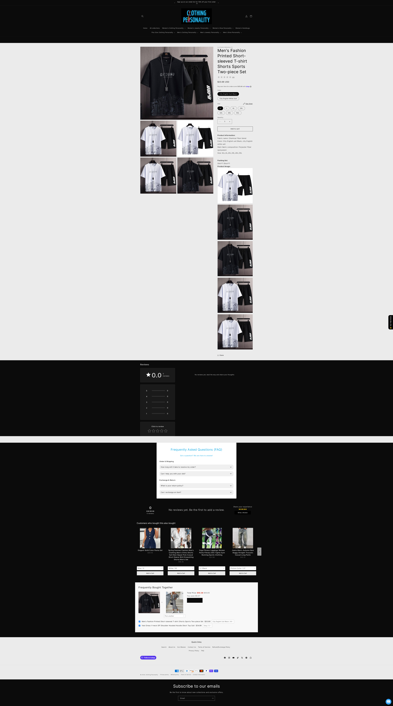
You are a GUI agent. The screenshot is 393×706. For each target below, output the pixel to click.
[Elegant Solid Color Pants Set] (150, 538)
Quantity (220, 117)
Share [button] (222, 355)
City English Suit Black (228, 94)
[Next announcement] (218, 3)
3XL (221, 113)
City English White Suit (228, 98)
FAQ (202, 651)
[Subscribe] (212, 698)
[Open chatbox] (388, 702)
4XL (229, 113)
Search (164, 647)
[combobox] (150, 568)
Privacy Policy (194, 651)
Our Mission (181, 647)
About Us (172, 647)
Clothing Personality (152, 674)
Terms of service (186, 674)
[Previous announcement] (174, 3)
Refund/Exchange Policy (221, 647)
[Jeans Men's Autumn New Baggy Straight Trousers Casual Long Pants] (243, 538)
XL (234, 108)
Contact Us (192, 647)
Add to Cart (150, 573)
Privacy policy (164, 674)
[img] (224, 77)
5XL (237, 113)
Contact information (199, 674)
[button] (142, 16)
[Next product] (259, 551)
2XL (241, 108)
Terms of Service (204, 647)
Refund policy (175, 674)
